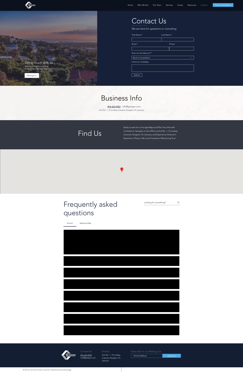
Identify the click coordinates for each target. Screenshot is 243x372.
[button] (68, 249)
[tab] (70, 223)
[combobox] (163, 57)
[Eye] (30, 5)
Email (134, 44)
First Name (136, 35)
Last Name (166, 35)
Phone (172, 44)
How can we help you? (141, 53)
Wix (69, 370)
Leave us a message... (141, 62)
